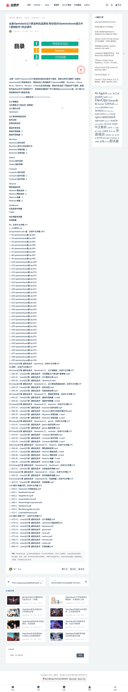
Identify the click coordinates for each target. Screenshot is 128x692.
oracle (114, 120)
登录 (119, 5)
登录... (12, 655)
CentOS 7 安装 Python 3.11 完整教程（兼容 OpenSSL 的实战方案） (107, 82)
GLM (116, 104)
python (87, 5)
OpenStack (35, 18)
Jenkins (99, 110)
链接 (82, 569)
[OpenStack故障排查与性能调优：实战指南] (13, 624)
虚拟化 (25, 364)
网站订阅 (81, 679)
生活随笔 (77, 5)
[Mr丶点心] (10, 31)
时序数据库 (113, 138)
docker (101, 104)
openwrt (107, 121)
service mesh (111, 124)
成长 (113, 135)
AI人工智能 (66, 5)
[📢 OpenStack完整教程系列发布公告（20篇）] (13, 600)
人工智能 (115, 127)
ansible (99, 97)
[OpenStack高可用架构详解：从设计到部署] (56, 624)
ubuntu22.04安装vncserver (105, 22)
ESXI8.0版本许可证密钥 (104, 27)
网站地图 (72, 679)
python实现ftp (99, 124)
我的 (89, 690)
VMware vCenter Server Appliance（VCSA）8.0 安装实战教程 (107, 63)
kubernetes (100, 114)
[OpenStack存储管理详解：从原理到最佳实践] (56, 637)
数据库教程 (106, 138)
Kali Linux (110, 111)
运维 (102, 141)
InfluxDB (97, 107)
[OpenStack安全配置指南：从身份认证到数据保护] (13, 637)
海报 (74, 569)
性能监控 (108, 135)
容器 (114, 131)
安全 (110, 131)
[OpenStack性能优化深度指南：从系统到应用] (56, 612)
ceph (105, 97)
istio (111, 107)
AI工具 (116, 93)
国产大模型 (98, 131)
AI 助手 (110, 94)
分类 (38, 690)
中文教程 (101, 127)
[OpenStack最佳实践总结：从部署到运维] (13, 612)
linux (107, 114)
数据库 (56, 5)
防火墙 (107, 141)
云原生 (109, 128)
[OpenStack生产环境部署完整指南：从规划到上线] (56, 600)
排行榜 (99, 138)
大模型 (105, 131)
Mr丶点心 (17, 569)
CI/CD (110, 97)
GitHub (109, 103)
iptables (104, 107)
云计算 (26, 18)
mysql (112, 114)
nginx (98, 117)
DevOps (101, 100)
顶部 (115, 690)
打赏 (66, 569)
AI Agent (101, 93)
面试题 (114, 141)
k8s (105, 111)
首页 (29, 5)
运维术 (55, 675)
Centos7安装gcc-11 (102, 75)
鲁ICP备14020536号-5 (79, 675)
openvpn (99, 120)
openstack (109, 117)
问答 (64, 690)
